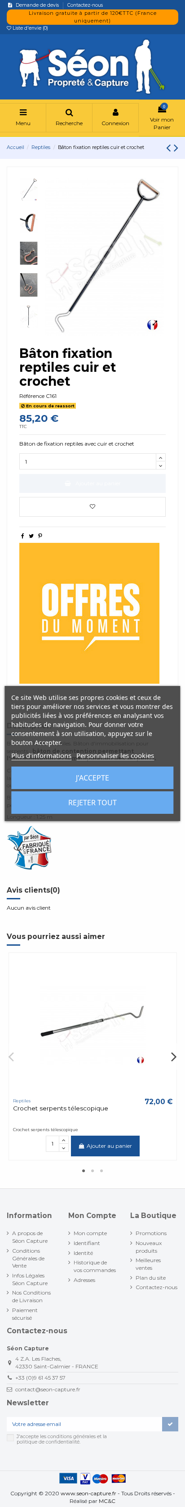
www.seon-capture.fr (88, 1493)
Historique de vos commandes (95, 1266)
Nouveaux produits (149, 1247)
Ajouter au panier (98, 483)
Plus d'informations (41, 755)
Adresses (84, 1280)
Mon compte (90, 1233)
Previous (11, 1056)
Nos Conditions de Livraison (31, 1296)
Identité (83, 1253)
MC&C (107, 1501)
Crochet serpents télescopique (60, 1108)
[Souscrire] (170, 1424)
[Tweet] (31, 535)
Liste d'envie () (29, 28)
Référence (31, 396)
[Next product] (176, 147)
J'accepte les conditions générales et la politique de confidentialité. (62, 1439)
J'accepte (92, 778)
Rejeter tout (92, 803)
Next (174, 1056)
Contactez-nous (85, 5)
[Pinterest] (40, 535)
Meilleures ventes (148, 1264)
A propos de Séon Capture (30, 1237)
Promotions (151, 1233)
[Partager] (22, 535)
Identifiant (87, 1243)
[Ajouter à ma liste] (92, 507)
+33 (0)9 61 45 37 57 (40, 1377)
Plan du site (151, 1277)
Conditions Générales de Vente (28, 1258)
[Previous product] (170, 147)
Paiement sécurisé (25, 1314)
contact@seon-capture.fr (47, 1389)
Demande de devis (38, 5)
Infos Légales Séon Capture (30, 1279)
